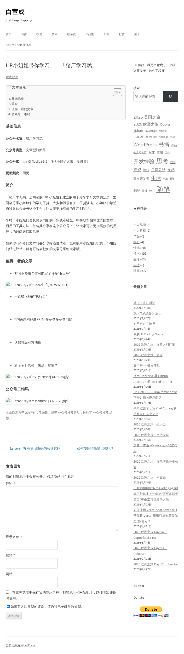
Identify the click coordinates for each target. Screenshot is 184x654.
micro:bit (151, 136)
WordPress (145, 144)
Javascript (151, 130)
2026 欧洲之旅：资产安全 (151, 435)
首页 (9, 34)
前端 (160, 152)
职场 (136, 190)
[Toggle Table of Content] (115, 92)
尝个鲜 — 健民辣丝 (146, 365)
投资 (39, 34)
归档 (106, 34)
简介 (15, 104)
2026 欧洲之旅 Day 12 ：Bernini (155, 564)
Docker (165, 124)
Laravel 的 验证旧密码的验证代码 (33, 448)
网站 (9, 574)
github (138, 130)
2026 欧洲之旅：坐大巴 (149, 424)
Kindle (163, 130)
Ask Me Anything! (19, 45)
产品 (136, 236)
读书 (152, 190)
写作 (24, 34)
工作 (167, 152)
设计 (144, 190)
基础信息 (18, 99)
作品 (174, 145)
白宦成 (15, 11)
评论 (10, 483)
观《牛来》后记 (144, 303)
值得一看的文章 (22, 109)
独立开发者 (141, 178)
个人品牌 (139, 225)
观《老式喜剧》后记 (147, 313)
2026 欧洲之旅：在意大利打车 (154, 344)
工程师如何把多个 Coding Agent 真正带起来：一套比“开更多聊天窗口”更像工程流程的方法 (155, 494)
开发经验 (144, 161)
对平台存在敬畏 (144, 323)
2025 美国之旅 (146, 117)
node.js (163, 136)
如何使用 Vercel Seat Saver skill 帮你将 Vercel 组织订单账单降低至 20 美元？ (155, 515)
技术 (55, 34)
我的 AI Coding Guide (148, 334)
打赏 (122, 34)
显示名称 (14, 536)
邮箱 (10, 555)
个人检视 (139, 230)
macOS (138, 136)
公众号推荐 (66, 412)
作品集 (89, 34)
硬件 (173, 179)
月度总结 (158, 169)
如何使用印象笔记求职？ (97, 448)
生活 (156, 177)
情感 (136, 248)
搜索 (136, 88)
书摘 (164, 144)
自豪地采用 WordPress (20, 645)
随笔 (163, 189)
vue (172, 137)
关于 (137, 34)
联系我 (71, 34)
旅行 (146, 170)
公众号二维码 (21, 114)
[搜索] (170, 96)
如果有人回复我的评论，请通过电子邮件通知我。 (47, 606)
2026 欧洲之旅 (145, 124)
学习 (136, 242)
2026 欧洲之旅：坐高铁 (149, 477)
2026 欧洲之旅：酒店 (148, 355)
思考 (162, 161)
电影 (165, 178)
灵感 (171, 169)
